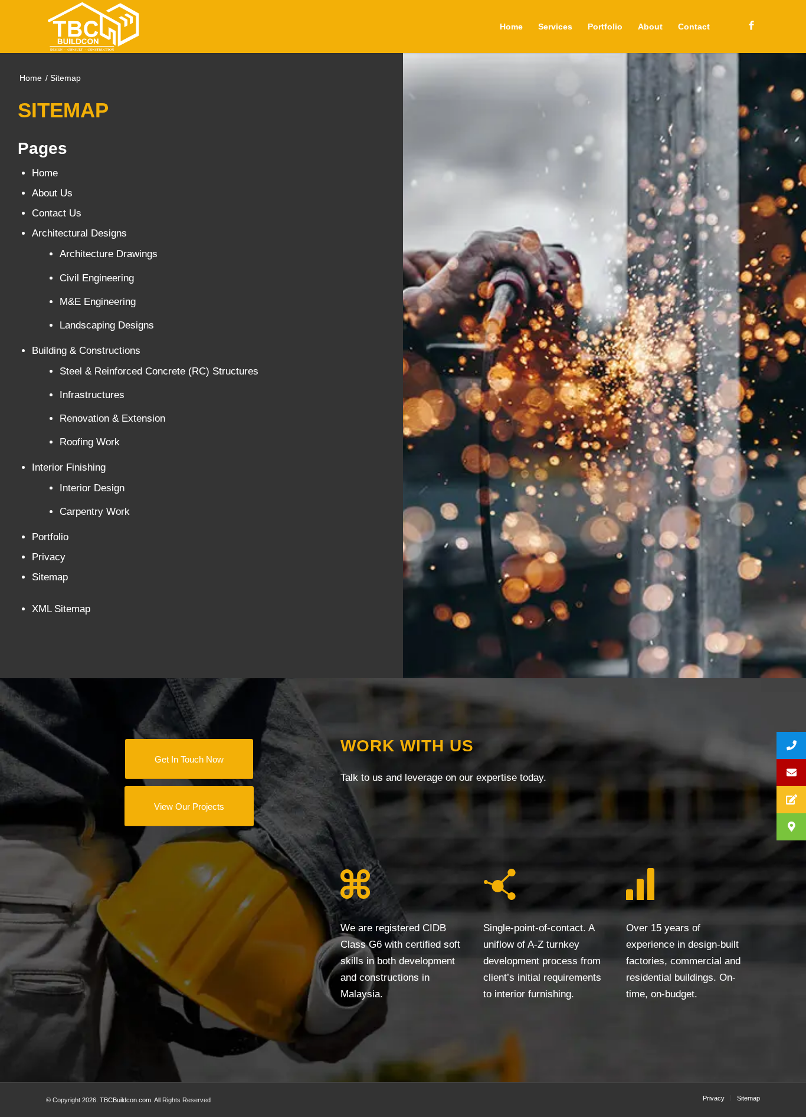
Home (45, 173)
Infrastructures (92, 394)
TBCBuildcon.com (125, 1099)
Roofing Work (90, 442)
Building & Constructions (86, 350)
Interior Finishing (69, 467)
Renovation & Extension (112, 418)
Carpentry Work (95, 511)
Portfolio (50, 537)
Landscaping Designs (107, 325)
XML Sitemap (61, 609)
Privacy (48, 557)
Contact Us (56, 213)
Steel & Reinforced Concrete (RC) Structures (159, 371)
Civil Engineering (97, 278)
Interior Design (92, 488)
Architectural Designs (79, 233)
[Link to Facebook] (751, 26)
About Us (52, 193)
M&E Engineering (98, 301)
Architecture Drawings (109, 253)
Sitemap (50, 577)
